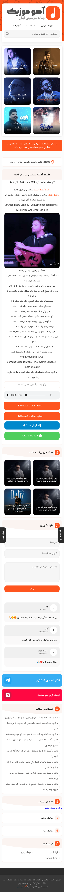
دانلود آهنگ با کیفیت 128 (30, 416)
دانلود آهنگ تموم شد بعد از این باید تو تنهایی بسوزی (32, 734)
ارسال (32, 588)
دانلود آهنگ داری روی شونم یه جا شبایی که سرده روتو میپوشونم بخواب (32, 786)
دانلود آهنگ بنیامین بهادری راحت (32, 175)
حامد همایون (51, 858)
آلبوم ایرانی (16, 26)
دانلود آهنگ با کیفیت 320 (30, 406)
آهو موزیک (21, 887)
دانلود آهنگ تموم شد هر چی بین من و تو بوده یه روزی (31, 717)
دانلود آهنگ (54, 195)
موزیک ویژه (31, 26)
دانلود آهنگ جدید (42, 190)
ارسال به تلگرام (30, 425)
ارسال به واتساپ (30, 436)
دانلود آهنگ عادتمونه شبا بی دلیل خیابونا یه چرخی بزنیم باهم (33, 775)
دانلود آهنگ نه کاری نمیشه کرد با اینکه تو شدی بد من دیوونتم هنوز (32, 742)
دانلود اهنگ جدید (53, 808)
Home (47, 162)
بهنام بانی (26, 852)
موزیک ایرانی (47, 26)
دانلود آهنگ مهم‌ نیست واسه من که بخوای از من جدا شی (32, 726)
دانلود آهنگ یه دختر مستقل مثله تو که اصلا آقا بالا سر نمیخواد (32, 753)
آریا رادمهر (53, 852)
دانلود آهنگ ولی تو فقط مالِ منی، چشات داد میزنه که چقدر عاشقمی (32, 764)
